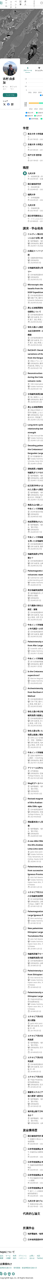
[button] (30, 113)
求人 (25, 3)
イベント (16, 3)
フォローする (10, 95)
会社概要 (1, 1257)
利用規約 (14, 1257)
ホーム (6, 3)
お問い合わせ (32, 1257)
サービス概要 (8, 1257)
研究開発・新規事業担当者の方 (25, 1268)
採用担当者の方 (6, 1268)
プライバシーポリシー (23, 1257)
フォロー (5, 87)
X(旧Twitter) (40, 1257)
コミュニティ (11, 3)
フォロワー (13, 87)
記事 (21, 3)
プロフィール (27, 70)
